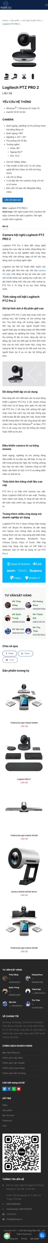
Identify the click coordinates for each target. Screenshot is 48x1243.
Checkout (7, 1120)
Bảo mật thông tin (11, 1052)
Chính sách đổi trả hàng (13, 1073)
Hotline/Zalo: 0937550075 (19, 1209)
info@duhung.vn (14, 1219)
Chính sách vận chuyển (13, 1063)
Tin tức (24, 1239)
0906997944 (39, 609)
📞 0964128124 (38, 993)
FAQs (4, 1105)
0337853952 (39, 634)
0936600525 (18, 609)
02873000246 (13, 1204)
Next (43, 49)
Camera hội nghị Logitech (20, 215)
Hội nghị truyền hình (23, 211)
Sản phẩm (7, 1110)
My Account (8, 1115)
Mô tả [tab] (5, 226)
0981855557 (18, 633)
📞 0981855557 (16, 1006)
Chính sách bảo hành (12, 1057)
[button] (46, 5)
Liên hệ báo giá (12, 200)
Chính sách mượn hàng (13, 1068)
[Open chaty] (7, 1236)
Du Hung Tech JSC (32, 1230)
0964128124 (39, 622)
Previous (4, 49)
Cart (4, 1125)
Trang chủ (13, 1239)
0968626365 (18, 622)
